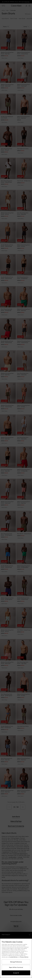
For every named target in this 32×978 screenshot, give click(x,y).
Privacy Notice (24, 957)
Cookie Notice (13, 957)
